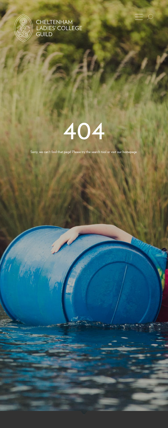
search (95, 151)
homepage (129, 151)
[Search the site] (150, 17)
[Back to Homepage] (48, 28)
